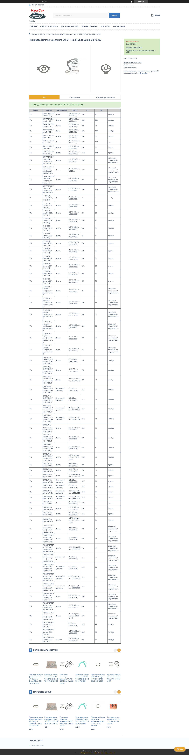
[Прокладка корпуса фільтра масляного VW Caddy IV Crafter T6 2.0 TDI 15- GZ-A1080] (36, 664)
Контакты (105, 26)
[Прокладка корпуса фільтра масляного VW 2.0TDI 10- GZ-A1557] (114, 664)
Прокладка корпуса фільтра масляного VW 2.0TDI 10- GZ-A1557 (113, 678)
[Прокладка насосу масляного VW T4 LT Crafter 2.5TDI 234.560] (114, 706)
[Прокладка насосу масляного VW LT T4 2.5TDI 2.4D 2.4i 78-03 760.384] (82, 664)
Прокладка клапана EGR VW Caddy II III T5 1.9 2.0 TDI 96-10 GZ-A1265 (98, 678)
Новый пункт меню (37, 745)
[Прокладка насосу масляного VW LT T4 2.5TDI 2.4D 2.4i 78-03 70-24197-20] (51, 664)
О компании (119, 26)
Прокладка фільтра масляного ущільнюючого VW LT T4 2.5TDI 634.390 (98, 721)
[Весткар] (41, 13)
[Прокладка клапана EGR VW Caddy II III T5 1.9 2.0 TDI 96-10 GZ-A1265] (98, 664)
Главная (33, 26)
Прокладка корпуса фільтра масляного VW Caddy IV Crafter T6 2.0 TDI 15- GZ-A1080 (36, 679)
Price (48, 34)
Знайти (114, 15)
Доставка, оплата (69, 26)
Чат (181, 749)
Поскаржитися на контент (89, 753)
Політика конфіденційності (106, 753)
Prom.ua (105, 751)
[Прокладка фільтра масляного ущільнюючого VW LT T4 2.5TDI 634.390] (98, 706)
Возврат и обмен (89, 26)
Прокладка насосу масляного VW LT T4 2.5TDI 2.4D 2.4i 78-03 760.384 (82, 678)
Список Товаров (48, 26)
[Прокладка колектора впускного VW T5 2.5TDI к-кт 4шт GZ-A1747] (67, 664)
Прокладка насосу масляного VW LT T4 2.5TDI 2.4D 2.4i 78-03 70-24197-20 (51, 678)
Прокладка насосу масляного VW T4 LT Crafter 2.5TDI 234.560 (113, 720)
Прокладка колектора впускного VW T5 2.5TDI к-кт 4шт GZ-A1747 (67, 679)
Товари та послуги (38, 34)
